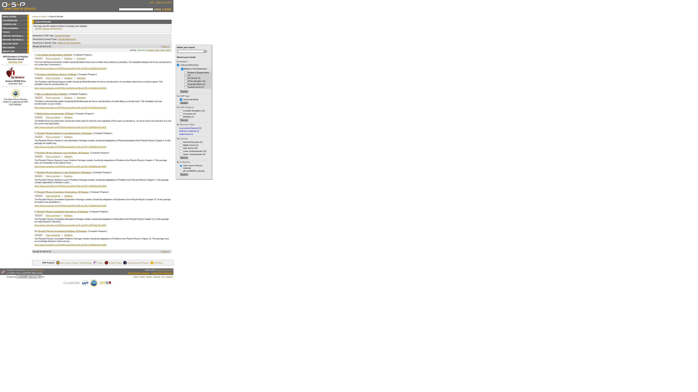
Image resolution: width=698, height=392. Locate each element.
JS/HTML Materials (13, 36)
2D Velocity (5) (193, 78)
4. (36, 114)
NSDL (41, 270)
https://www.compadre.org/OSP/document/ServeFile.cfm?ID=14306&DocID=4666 (70, 206)
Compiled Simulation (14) (194, 111)
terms (142, 277)
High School (188, 148)
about (136, 277)
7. (36, 172)
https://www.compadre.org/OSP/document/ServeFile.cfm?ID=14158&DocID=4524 (70, 68)
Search (44, 16)
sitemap (169, 277)
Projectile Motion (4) (196, 84)
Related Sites (10, 44)
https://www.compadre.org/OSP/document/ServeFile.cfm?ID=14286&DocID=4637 (70, 127)
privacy (149, 277)
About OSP (9, 51)
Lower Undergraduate (192, 151)
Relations (68, 58)
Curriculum (9, 24)
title (162, 50)
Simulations (9, 17)
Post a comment (53, 58)
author (168, 50)
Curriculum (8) (189, 114)
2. (36, 74)
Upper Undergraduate (192, 154)
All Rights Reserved (164, 270)
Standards (81, 58)
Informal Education (191, 142)
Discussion (9, 47)
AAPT (27, 270)
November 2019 (15, 62)
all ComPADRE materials (194, 171)
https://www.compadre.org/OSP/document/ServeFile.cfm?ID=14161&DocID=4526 (70, 108)
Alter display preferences (49, 29)
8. (36, 192)
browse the (11, 277)
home (36, 16)
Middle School (189, 145)
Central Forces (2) (195, 87)
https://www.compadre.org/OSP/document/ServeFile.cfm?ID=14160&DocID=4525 (70, 88)
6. (36, 153)
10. (36, 231)
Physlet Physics (115, 263)
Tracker (100, 263)
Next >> (166, 46)
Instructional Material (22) (190, 128)
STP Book (158, 263)
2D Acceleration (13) (196, 81)
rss (163, 277)
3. (36, 94)
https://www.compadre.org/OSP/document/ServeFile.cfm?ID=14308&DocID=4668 (70, 245)
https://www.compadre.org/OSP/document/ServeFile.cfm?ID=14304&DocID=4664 (70, 166)
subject (150, 50)
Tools (6, 32)
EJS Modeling (10, 20)
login (152, 2)
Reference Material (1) (189, 131)
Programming (10, 28)
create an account (163, 2)
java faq (157, 277)
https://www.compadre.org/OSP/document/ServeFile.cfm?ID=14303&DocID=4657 (70, 147)
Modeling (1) (188, 117)
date (157, 50)
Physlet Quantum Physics (138, 263)
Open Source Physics (69, 263)
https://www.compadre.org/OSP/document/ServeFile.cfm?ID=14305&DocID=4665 (70, 186)
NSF (36, 270)
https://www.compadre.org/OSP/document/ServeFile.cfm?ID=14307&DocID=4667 (70, 225)
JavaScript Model (62, 35)
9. (36, 212)
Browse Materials (13, 40)
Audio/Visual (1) (186, 134)
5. (36, 133)
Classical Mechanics (67, 39)
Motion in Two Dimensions (69, 43)
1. (36, 55)
